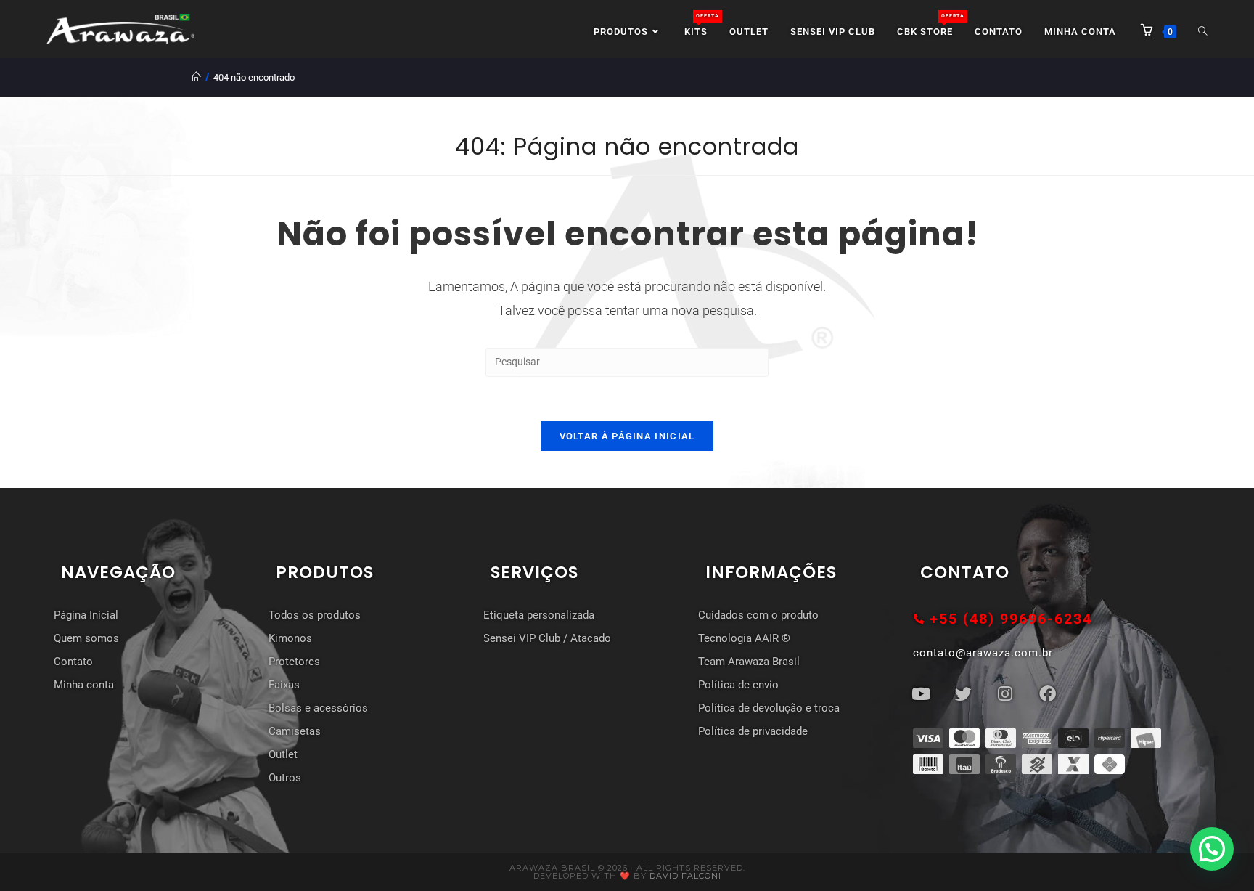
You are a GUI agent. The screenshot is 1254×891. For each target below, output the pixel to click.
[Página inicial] (196, 77)
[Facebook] (1047, 693)
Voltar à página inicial (627, 436)
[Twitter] (963, 693)
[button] (1212, 849)
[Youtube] (921, 693)
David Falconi (685, 876)
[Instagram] (1005, 693)
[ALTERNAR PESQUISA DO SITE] (1202, 32)
